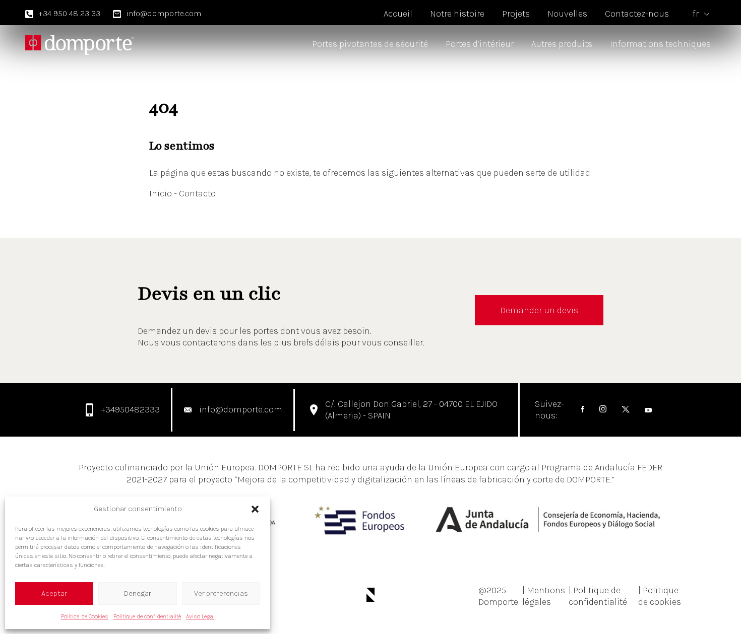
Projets (516, 13)
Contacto (197, 193)
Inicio (161, 193)
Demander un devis (539, 310)
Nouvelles (567, 13)
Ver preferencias (221, 593)
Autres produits (561, 43)
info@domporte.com (163, 13)
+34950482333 (130, 409)
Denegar (137, 593)
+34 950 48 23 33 (69, 13)
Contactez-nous (637, 13)
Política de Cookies (84, 616)
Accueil (398, 13)
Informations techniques (660, 43)
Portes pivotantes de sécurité (370, 43)
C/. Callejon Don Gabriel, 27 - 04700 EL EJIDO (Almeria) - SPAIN (411, 409)
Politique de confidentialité (147, 616)
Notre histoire (457, 13)
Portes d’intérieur (480, 43)
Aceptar (54, 593)
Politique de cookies (659, 596)
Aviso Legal (200, 616)
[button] (255, 509)
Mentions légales (543, 596)
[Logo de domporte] (79, 44)
